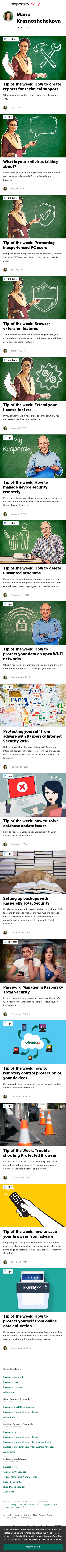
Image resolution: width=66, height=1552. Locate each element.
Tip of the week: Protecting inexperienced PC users (29, 245)
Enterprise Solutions (14, 1459)
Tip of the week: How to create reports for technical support (32, 86)
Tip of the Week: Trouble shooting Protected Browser (30, 1153)
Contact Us (7, 1515)
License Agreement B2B (14, 1507)
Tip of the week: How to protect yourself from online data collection (30, 1321)
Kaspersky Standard (13, 1377)
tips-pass (12, 942)
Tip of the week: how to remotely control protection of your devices (32, 1073)
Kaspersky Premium (12, 1387)
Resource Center (45, 1515)
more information (53, 1539)
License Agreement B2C (48, 1505)
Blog (35, 1515)
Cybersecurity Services (14, 1472)
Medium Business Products (18, 1424)
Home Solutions (12, 1369)
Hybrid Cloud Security (14, 1487)
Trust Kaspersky (24, 1518)
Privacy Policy (10, 1505)
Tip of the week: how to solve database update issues (31, 823)
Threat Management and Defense (20, 1477)
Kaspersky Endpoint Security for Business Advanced (28, 1447)
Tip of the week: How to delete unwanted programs (32, 570)
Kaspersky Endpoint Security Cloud (20, 1412)
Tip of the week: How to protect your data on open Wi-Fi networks (33, 654)
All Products (9, 1417)
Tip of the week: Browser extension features (26, 326)
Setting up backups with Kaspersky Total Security (26, 901)
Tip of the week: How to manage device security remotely (25, 487)
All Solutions (9, 1392)
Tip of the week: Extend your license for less (30, 407)
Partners (27, 1515)
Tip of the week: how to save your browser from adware (30, 1234)
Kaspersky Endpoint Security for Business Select (27, 1442)
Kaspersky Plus (10, 1382)
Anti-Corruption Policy (27, 1505)
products (12, 39)
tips (9, 117)
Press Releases (10, 1518)
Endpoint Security (12, 1482)
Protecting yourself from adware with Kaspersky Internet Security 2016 (32, 736)
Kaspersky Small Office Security (18, 1407)
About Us (18, 1515)
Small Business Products (16, 1399)
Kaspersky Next (10, 1432)
